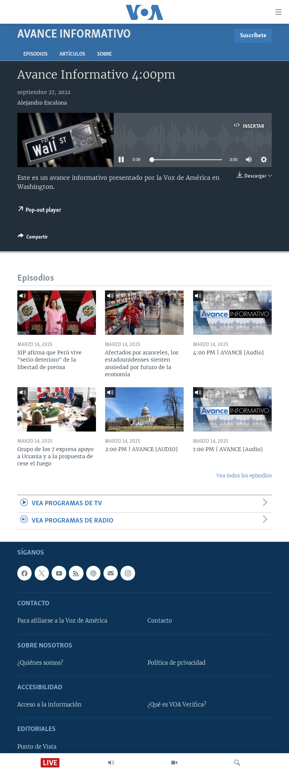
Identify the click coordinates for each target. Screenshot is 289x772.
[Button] (33, 238)
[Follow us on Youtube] (59, 573)
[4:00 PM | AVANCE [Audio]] (232, 312)
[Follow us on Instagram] (127, 573)
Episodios (35, 54)
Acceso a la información (49, 704)
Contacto (160, 621)
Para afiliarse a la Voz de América (62, 621)
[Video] (174, 762)
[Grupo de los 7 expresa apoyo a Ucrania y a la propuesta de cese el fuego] (56, 409)
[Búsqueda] (237, 762)
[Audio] (111, 762)
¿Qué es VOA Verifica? (177, 704)
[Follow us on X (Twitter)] (42, 573)
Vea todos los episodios (244, 476)
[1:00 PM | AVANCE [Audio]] (232, 409)
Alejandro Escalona (42, 102)
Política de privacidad (176, 663)
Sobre (104, 54)
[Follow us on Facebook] (24, 573)
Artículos (72, 54)
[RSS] (76, 573)
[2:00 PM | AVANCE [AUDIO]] (144, 409)
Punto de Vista (36, 746)
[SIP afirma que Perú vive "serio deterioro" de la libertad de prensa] (56, 312)
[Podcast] (93, 573)
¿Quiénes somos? (40, 663)
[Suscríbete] (110, 573)
